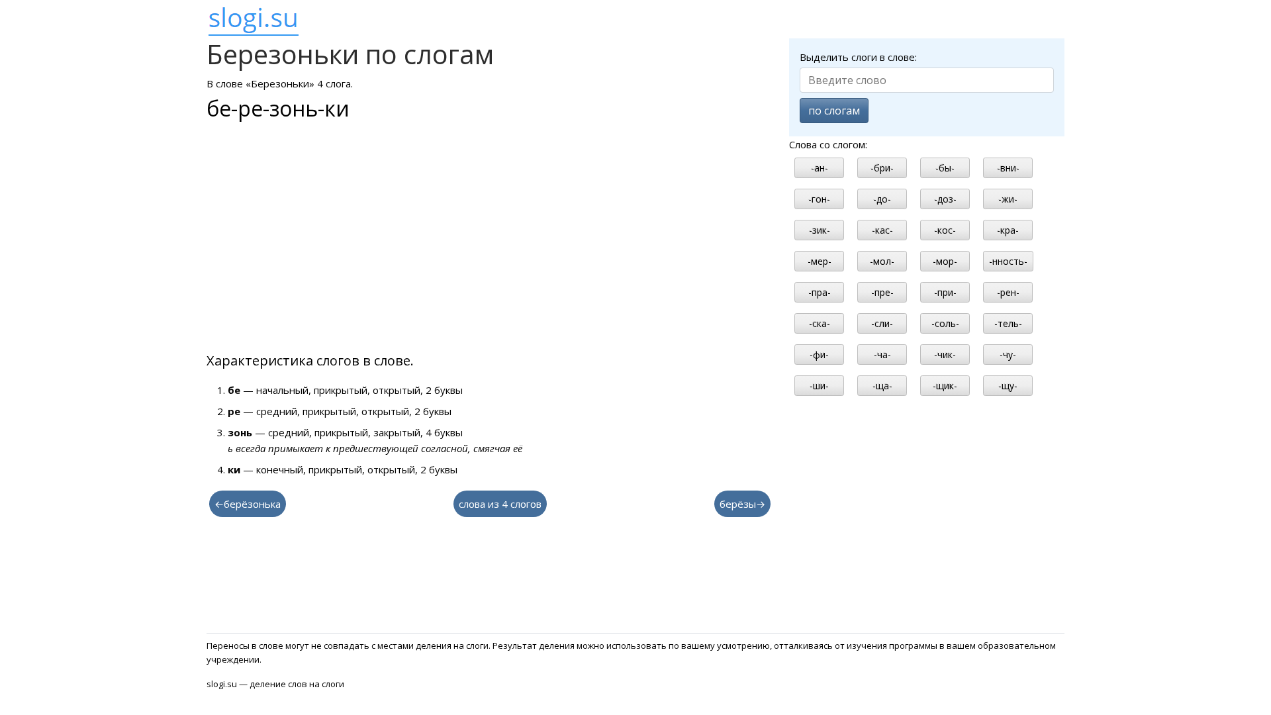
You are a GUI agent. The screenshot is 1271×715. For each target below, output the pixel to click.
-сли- (882, 323)
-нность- (1008, 261)
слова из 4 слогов (500, 503)
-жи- (1007, 199)
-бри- (882, 168)
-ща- (882, 385)
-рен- (1008, 292)
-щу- (1007, 385)
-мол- (882, 261)
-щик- (945, 385)
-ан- (819, 168)
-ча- (882, 354)
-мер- (819, 261)
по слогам (834, 110)
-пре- (882, 292)
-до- (882, 199)
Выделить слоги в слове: (858, 57)
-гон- (819, 199)
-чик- (945, 354)
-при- (945, 292)
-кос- (945, 230)
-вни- (1008, 168)
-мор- (945, 261)
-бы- (945, 168)
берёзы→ (742, 503)
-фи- (819, 354)
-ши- (819, 385)
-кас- (882, 230)
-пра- (819, 292)
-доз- (945, 199)
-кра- (1008, 230)
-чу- (1008, 354)
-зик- (819, 230)
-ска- (819, 323)
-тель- (1008, 323)
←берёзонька (247, 503)
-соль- (945, 323)
